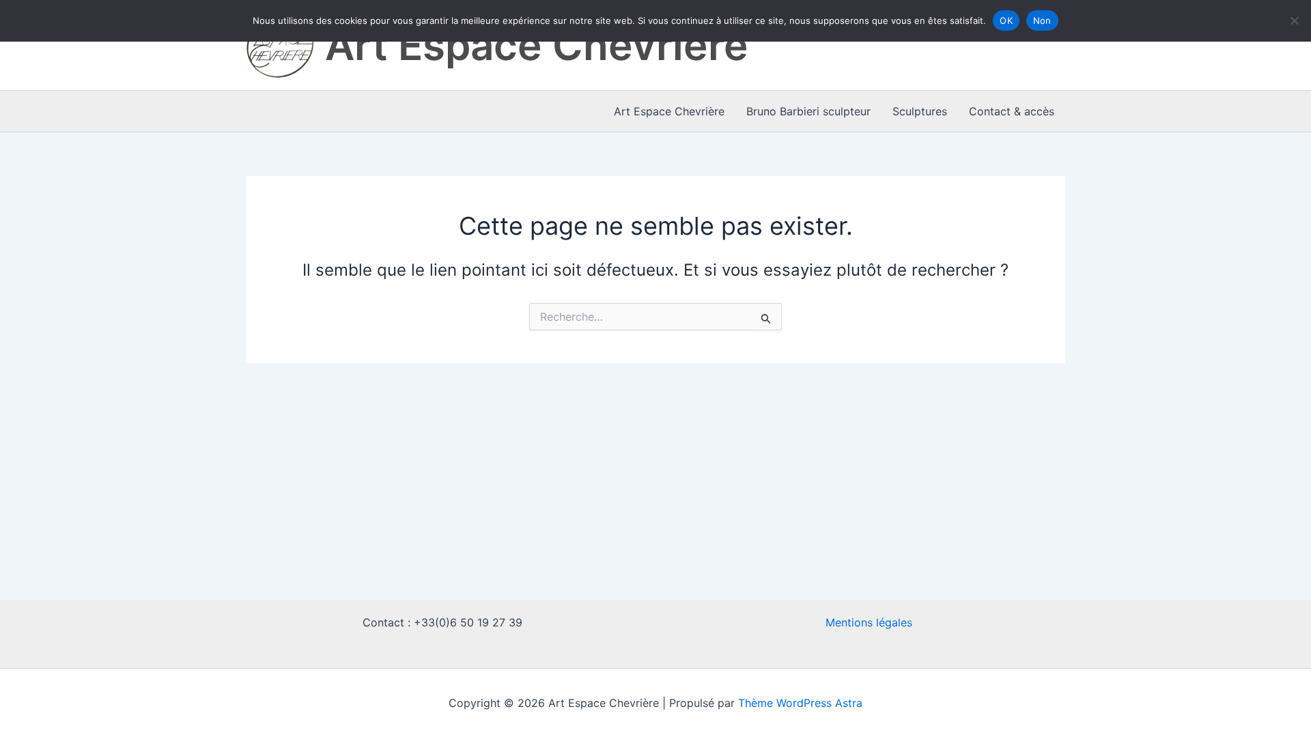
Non (1042, 20)
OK (1006, 20)
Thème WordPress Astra (800, 703)
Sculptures (919, 111)
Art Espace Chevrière (536, 45)
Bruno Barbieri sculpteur (808, 111)
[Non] (1294, 20)
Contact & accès (1011, 111)
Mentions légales (869, 622)
